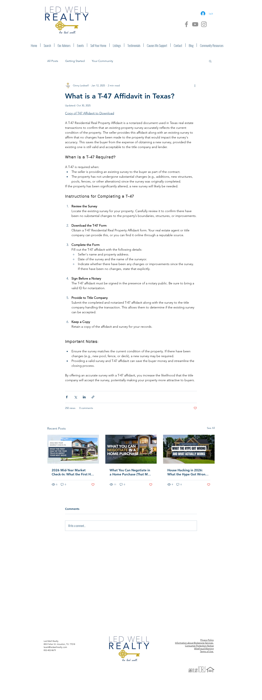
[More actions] (195, 85)
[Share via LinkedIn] (84, 397)
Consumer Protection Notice (199, 645)
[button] (210, 61)
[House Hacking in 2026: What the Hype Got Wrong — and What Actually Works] (189, 449)
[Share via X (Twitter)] (75, 397)
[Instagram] (204, 24)
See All (211, 428)
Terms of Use (207, 651)
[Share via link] (93, 397)
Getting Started (75, 61)
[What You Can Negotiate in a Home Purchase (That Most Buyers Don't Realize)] (131, 449)
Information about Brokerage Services (194, 642)
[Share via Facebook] (66, 397)
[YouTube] (195, 24)
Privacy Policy (207, 640)
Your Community (102, 61)
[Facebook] (186, 24)
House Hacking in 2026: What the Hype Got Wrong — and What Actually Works (188, 472)
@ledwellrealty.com (57, 647)
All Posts (52, 61)
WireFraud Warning (204, 648)
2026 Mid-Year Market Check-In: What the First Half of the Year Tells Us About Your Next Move (73, 472)
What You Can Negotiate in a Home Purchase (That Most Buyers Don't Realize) (131, 472)
